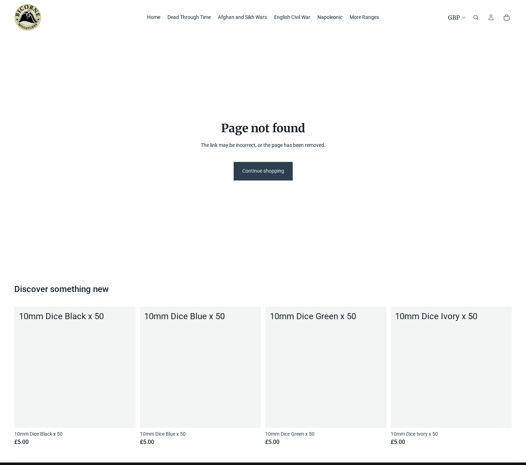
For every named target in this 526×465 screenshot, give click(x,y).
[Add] (124, 416)
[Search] (476, 17)
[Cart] (507, 17)
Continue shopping (263, 171)
